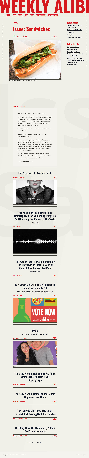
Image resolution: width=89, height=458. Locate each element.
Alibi (14, 226)
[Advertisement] (35, 93)
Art (26, 15)
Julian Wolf (15, 177)
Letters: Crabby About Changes (74, 37)
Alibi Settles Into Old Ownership (74, 30)
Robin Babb (15, 384)
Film (14, 15)
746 (38, 442)
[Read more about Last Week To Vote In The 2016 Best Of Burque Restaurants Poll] (35, 311)
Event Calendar (41, 15)
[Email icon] (24, 106)
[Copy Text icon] (22, 106)
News (8, 15)
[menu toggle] (3, 15)
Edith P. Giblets (16, 36)
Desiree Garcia (16, 419)
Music (20, 15)
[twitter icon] (19, 106)
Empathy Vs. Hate (71, 32)
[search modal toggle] (85, 15)
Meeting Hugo (70, 35)
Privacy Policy (5, 455)
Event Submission (53, 15)
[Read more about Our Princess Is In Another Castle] (35, 193)
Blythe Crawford (17, 338)
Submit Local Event (21, 455)
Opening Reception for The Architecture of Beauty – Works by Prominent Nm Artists (75, 54)
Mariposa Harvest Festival (73, 47)
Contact (12, 455)
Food (32, 15)
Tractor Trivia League (72, 49)
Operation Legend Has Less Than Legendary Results (74, 26)
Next (41, 442)
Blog (15, 23)
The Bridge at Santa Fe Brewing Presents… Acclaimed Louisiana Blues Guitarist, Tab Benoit (75, 60)
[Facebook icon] (17, 106)
